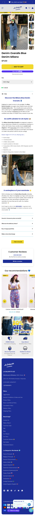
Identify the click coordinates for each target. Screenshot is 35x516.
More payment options (17, 74)
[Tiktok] (15, 490)
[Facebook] (8, 490)
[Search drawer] (26, 8)
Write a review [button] (17, 261)
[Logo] (17, 8)
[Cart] (32, 8)
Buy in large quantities (8, 228)
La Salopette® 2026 (8, 501)
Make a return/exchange (8, 234)
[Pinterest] (11, 490)
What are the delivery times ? (10, 223)
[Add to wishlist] (25, 275)
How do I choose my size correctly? (11, 218)
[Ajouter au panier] (4, 301)
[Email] (18, 490)
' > (4, 2)
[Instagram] (4, 490)
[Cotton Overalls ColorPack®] (15, 291)
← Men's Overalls (17, 242)
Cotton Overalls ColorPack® (14, 309)
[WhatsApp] (22, 490)
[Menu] (2, 8)
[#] (17, 325)
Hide (5, 94)
